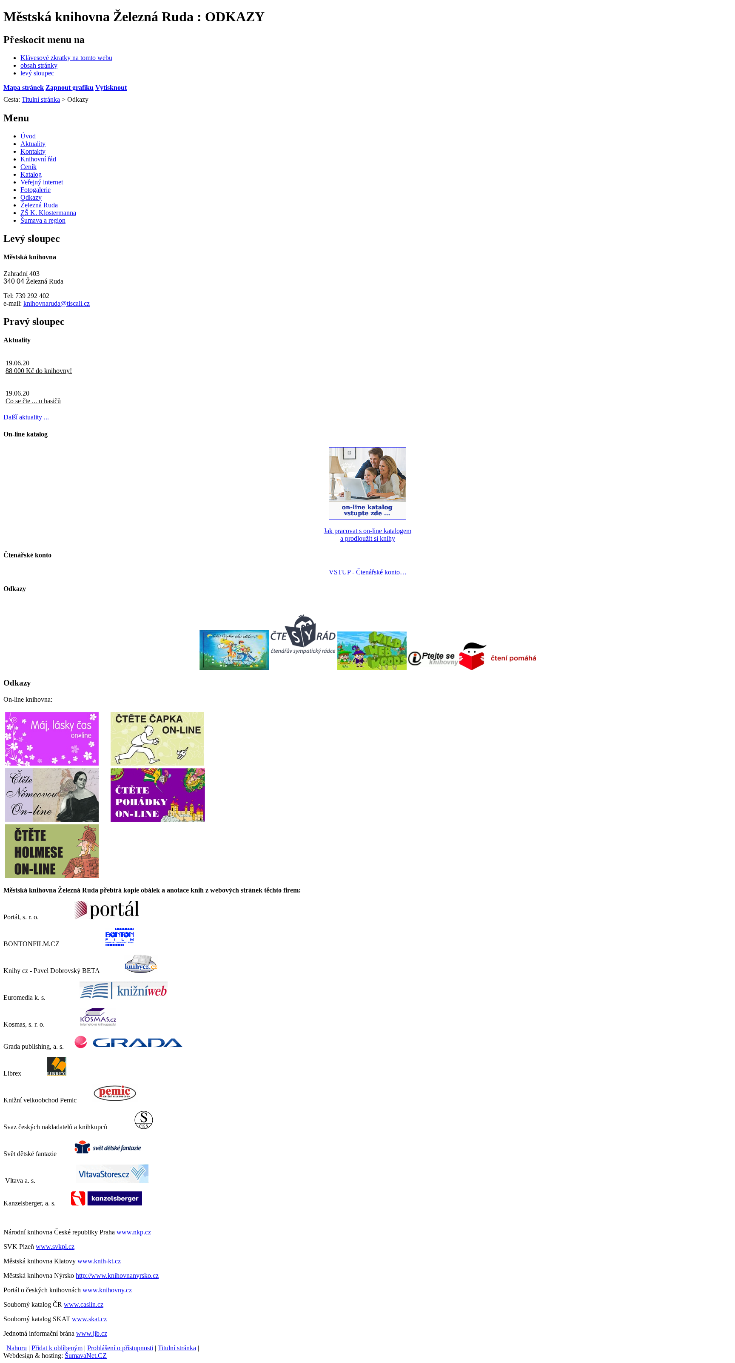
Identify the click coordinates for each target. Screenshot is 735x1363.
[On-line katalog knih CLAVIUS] (367, 517)
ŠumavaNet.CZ (86, 1355)
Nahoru (16, 1348)
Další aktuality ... (26, 417)
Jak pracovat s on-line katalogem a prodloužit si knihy (367, 534)
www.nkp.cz (134, 1232)
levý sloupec (37, 73)
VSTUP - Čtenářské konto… (368, 572)
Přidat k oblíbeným (57, 1348)
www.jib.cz (91, 1333)
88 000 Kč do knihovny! (39, 370)
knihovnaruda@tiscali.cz (56, 303)
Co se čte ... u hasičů (33, 401)
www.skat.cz (89, 1319)
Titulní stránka (177, 1348)
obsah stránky (38, 65)
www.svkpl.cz (55, 1246)
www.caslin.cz (83, 1304)
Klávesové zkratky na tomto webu (66, 57)
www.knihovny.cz (107, 1290)
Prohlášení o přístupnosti (120, 1348)
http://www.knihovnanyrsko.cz (117, 1275)
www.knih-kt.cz (99, 1261)
